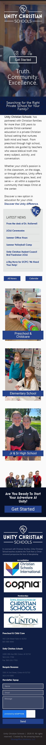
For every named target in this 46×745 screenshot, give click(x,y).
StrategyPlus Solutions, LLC (23, 739)
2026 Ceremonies (15, 230)
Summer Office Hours (16, 237)
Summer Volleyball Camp (19, 244)
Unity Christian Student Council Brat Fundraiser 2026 (21, 253)
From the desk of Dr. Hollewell (21, 223)
